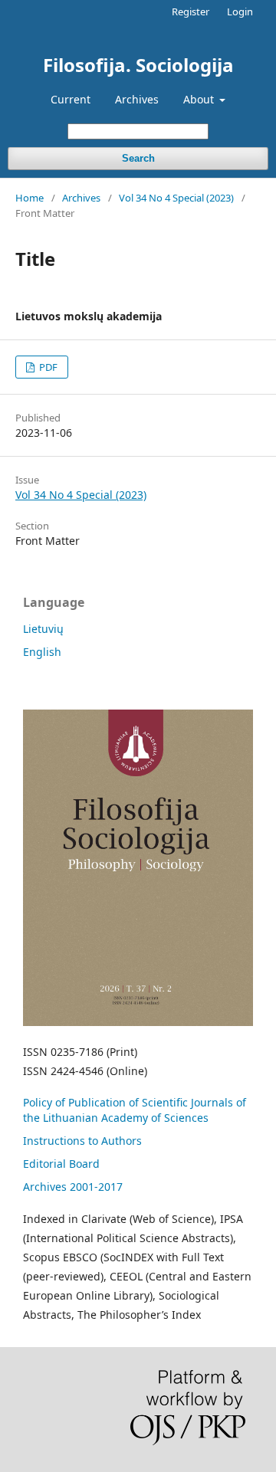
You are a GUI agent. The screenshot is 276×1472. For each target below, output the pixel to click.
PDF (47, 367)
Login (240, 11)
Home (29, 198)
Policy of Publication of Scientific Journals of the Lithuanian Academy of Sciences (134, 1110)
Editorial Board (61, 1163)
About (200, 99)
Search (138, 158)
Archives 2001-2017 (73, 1186)
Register (190, 11)
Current (70, 99)
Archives (137, 99)
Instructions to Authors (82, 1140)
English (42, 651)
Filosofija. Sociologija (138, 64)
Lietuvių (43, 628)
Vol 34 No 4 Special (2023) (176, 198)
